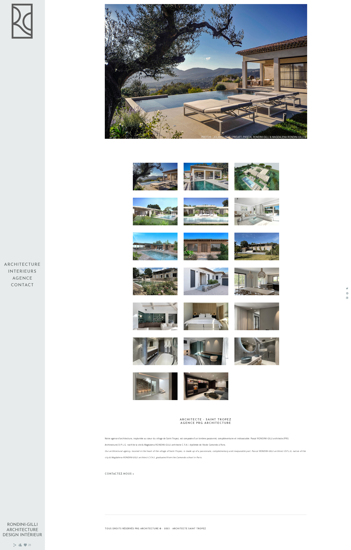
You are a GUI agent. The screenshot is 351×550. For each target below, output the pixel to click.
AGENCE (22, 278)
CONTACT (22, 285)
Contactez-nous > (119, 474)
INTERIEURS (22, 271)
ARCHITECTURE (22, 265)
